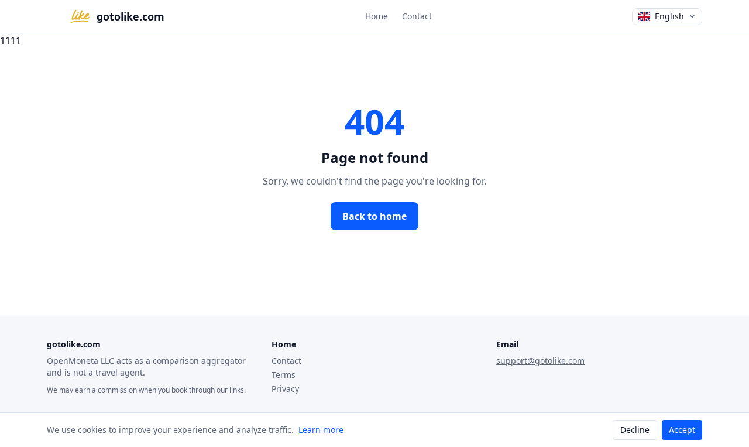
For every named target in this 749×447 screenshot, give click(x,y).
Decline (635, 429)
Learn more (320, 429)
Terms (284, 374)
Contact (417, 16)
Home (376, 16)
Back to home (374, 216)
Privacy (285, 388)
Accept (682, 429)
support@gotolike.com (540, 360)
